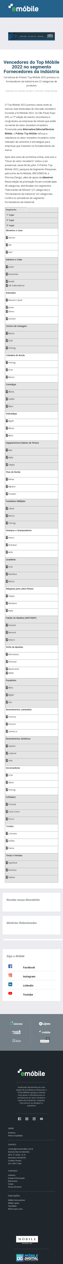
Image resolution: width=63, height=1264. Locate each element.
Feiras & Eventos (15, 1187)
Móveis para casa (15, 1209)
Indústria (11, 1175)
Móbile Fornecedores (16, 1200)
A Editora (11, 1133)
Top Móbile (12, 1206)
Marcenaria (12, 1181)
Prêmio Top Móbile (15, 1136)
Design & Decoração (16, 1178)
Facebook (29, 967)
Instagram (29, 976)
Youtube (28, 994)
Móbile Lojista (13, 1203)
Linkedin (28, 985)
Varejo (10, 1184)
